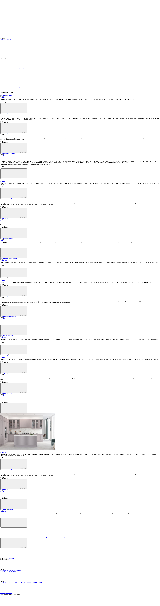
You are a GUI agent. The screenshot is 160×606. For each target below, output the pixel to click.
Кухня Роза (2, 97)
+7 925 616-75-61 (11, 558)
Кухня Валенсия (3, 260)
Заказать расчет (23, 112)
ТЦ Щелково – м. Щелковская (37, 582)
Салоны (9, 39)
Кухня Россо (3, 280)
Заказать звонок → (4, 559)
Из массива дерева (17, 570)
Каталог (21, 28)
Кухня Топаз (3, 116)
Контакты (10, 593)
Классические (10, 570)
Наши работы (3, 39)
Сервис (2, 593)
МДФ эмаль (3, 571)
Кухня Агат (2, 220)
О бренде (6, 593)
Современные (3, 570)
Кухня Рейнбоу (3, 318)
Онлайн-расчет (22, 68)
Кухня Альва (3, 201)
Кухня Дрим (3, 298)
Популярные (13, 571)
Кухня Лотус (3, 240)
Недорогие (8, 571)
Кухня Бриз (2, 181)
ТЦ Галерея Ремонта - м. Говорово (23, 582)
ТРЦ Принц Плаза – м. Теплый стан (8, 582)
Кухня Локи (3, 135)
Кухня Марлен (3, 155)
